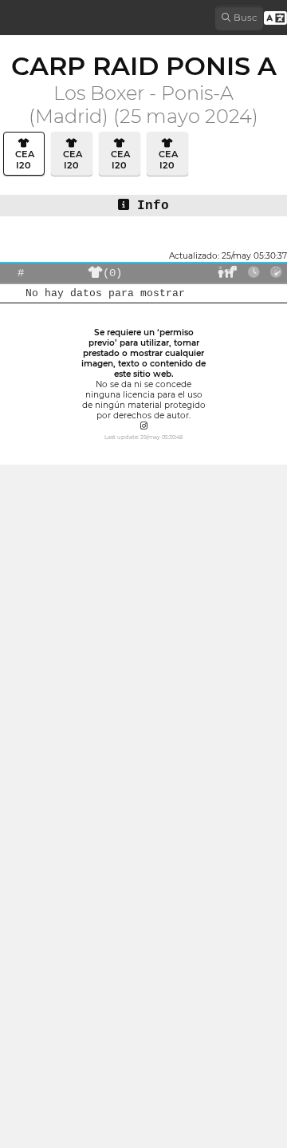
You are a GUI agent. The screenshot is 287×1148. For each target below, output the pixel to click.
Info (149, 206)
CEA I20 (23, 159)
